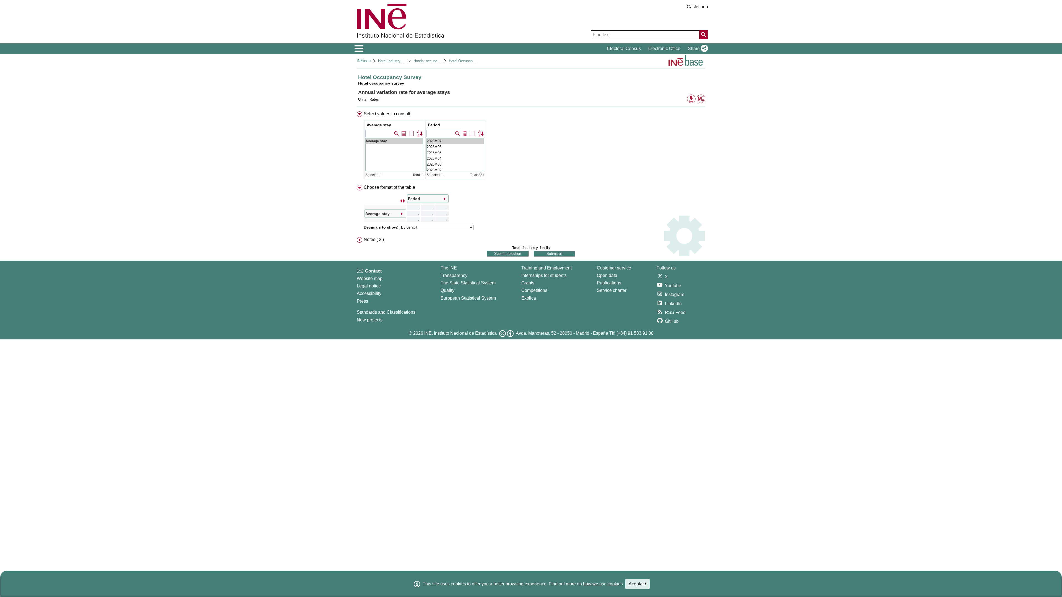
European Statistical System (468, 298)
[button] (697, 49)
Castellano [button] (697, 6)
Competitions (534, 290)
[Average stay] (394, 141)
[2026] (455, 141)
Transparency (454, 275)
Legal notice (369, 286)
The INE (449, 268)
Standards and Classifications (386, 312)
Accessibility (369, 293)
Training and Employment (546, 268)
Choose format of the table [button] (389, 187)
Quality (447, 290)
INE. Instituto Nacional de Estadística (460, 333)
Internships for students (544, 275)
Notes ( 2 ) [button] (374, 239)
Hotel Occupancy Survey (469, 61)
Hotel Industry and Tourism (399, 61)
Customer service (614, 268)
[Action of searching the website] (703, 34)
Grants (527, 283)
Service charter (611, 290)
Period (434, 125)
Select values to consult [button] (387, 113)
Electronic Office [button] (664, 48)
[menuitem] (531, 146)
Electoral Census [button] (624, 48)
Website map (369, 278)
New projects (369, 320)
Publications (609, 283)
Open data (607, 275)
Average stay (379, 125)
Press (362, 301)
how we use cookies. (603, 584)
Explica (528, 298)
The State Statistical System (468, 283)
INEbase (364, 61)
